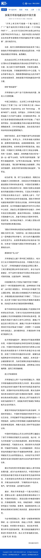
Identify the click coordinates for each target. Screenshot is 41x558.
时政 (26, 9)
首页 (4, 9)
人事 (32, 9)
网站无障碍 (36, 3)
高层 (20, 9)
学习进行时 (13, 9)
